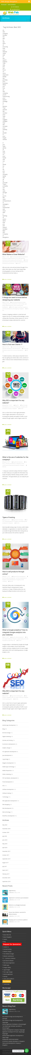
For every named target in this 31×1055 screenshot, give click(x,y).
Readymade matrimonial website (10, 1039)
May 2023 (4, 825)
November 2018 (6, 828)
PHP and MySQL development (9, 778)
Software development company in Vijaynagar (13, 1030)
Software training (6, 793)
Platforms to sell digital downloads (17, 905)
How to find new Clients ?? (12, 344)
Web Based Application (9, 963)
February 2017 (5, 874)
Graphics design (21, 304)
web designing (11, 263)
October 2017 (5, 855)
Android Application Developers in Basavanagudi (14, 1024)
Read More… (5, 276)
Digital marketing (6, 736)
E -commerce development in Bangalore (13, 463)
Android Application (8, 974)
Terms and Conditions (8, 978)
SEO (17, 258)
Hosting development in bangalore (14, 579)
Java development (6, 755)
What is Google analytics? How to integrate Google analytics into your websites (15, 632)
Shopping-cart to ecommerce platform (18, 920)
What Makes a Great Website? (13, 254)
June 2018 (4, 840)
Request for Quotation (12, 944)
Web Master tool (11, 640)
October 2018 (5, 832)
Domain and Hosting (19, 519)
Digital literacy (12, 890)
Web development (18, 260)
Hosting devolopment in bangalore (11, 521)
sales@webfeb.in (16, 9)
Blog (15, 405)
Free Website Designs (8, 953)
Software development (8, 789)
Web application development (9, 800)
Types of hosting (8, 517)
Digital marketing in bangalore (21, 307)
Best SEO (12, 261)
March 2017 (5, 870)
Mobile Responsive (12, 258)
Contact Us (6, 947)
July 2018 (4, 836)
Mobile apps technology (8, 766)
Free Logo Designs (8, 972)
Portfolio (6, 981)
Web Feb (18, 263)
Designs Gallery (7, 967)
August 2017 (5, 862)
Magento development (8, 763)
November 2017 (6, 851)
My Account (3, 4)
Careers (5, 939)
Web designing (11, 260)
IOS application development (9, 751)
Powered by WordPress (7, 1053)
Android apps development (17, 256)
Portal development (7, 782)
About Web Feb (7, 934)
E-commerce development (17, 350)
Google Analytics (20, 638)
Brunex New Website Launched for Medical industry (17, 913)
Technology (5, 797)
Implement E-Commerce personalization (18, 898)
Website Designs (7, 951)
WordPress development (8, 815)
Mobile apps (6, 965)
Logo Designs (6, 969)
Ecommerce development (12, 304)
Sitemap (5, 976)
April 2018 (4, 847)
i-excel (17, 1053)
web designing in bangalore (18, 308)
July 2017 (4, 866)
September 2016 (6, 881)
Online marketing (11, 4)
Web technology (6, 812)
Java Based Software (8, 960)
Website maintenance (8, 956)
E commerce (11, 407)
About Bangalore (7, 937)
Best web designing (18, 261)
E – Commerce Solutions (9, 958)
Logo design (5, 759)
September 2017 (6, 859)
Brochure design (6, 732)
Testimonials (6, 984)
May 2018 (4, 843)
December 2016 (6, 877)
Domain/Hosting (7, 949)
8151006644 (16, 7)
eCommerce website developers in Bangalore (13, 1041)
